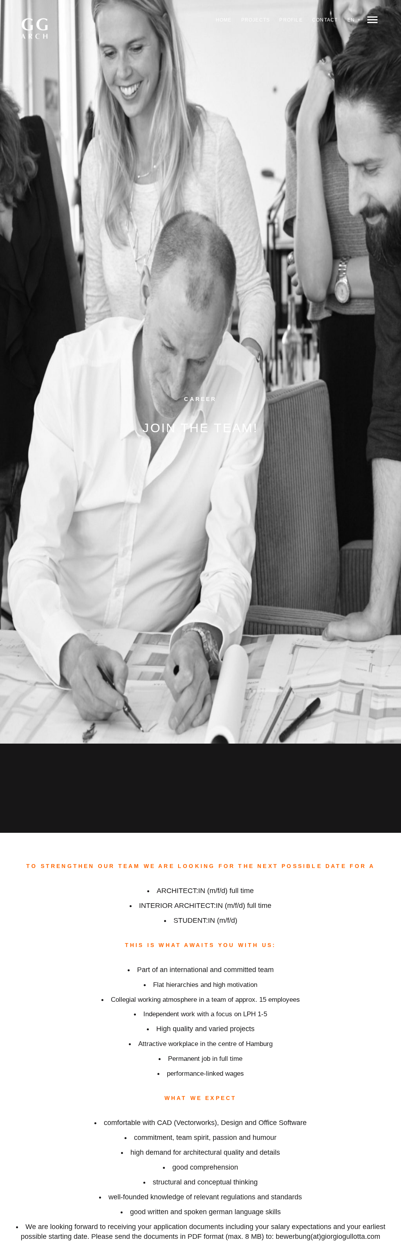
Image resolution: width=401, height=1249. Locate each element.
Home (224, 20)
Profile (290, 20)
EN (351, 20)
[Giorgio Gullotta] (42, 35)
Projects (255, 20)
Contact (325, 20)
